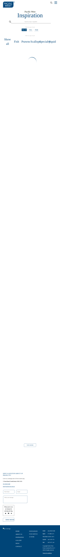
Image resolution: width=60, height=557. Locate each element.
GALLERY (19, 540)
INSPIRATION (20, 537)
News (30, 29)
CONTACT (19, 546)
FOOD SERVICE (33, 534)
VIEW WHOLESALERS (30, 464)
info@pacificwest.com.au (9, 486)
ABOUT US (19, 534)
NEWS (17, 543)
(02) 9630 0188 (6, 484)
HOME (17, 531)
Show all (24, 29)
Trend (36, 29)
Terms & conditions (47, 553)
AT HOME (31, 536)
